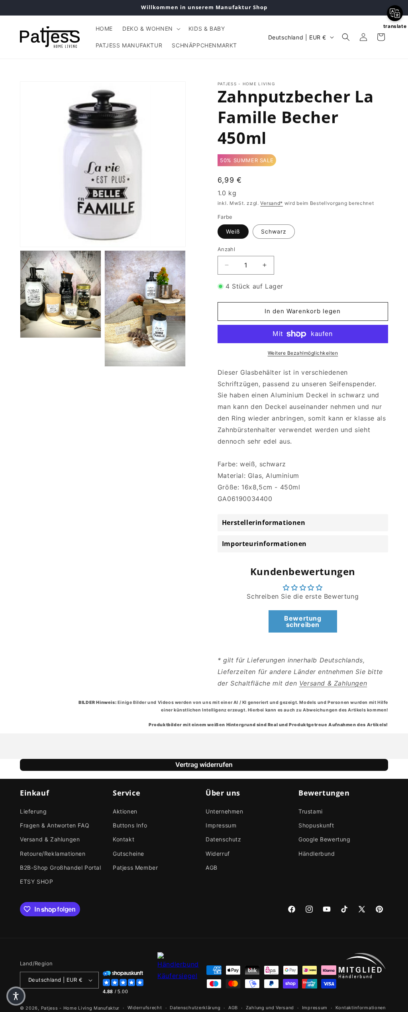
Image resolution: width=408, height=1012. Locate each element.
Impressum (221, 825)
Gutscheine (128, 853)
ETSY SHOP (36, 881)
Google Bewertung (324, 839)
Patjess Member (135, 867)
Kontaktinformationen (360, 1007)
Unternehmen (224, 811)
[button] (151, 28)
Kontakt (123, 839)
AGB (212, 867)
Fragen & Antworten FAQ (54, 825)
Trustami (310, 811)
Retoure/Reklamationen (53, 853)
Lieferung (33, 811)
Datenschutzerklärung (195, 1007)
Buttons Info (130, 825)
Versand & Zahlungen (50, 839)
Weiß (233, 231)
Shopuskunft (316, 825)
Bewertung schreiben (302, 621)
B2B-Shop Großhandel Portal (60, 867)
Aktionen (125, 811)
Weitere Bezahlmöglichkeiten (303, 353)
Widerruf (218, 853)
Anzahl (226, 249)
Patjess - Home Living (66, 1008)
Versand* (271, 203)
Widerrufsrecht (145, 1007)
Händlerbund (316, 853)
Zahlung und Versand (270, 1007)
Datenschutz (223, 839)
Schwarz (273, 231)
